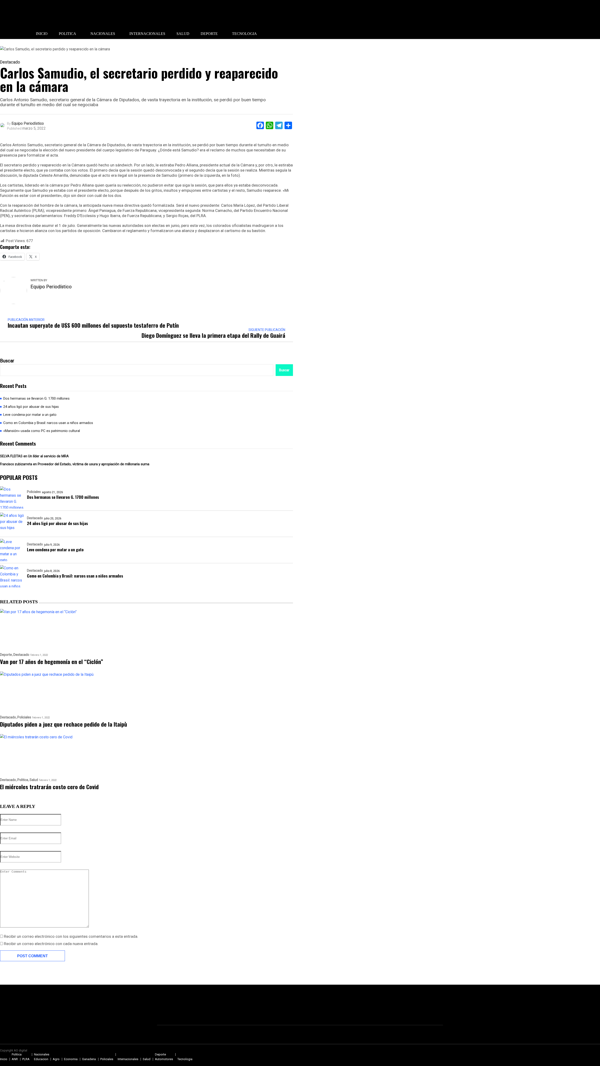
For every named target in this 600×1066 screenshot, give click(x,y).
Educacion (41, 1059)
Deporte (209, 34)
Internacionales (147, 34)
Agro (56, 1059)
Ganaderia (89, 1059)
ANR (15, 1059)
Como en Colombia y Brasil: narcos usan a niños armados (48, 423)
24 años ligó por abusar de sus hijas (31, 407)
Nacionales (102, 34)
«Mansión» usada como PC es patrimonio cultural (41, 431)
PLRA (26, 1059)
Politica (67, 34)
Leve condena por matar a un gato (29, 415)
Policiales (34, 491)
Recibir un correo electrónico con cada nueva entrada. (51, 943)
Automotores (164, 1059)
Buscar (7, 361)
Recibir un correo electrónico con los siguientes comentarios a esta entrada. (71, 936)
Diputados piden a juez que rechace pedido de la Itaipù (63, 724)
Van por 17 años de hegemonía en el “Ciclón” (51, 661)
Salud (182, 34)
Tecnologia (244, 34)
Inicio (42, 34)
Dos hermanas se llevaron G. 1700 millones (36, 398)
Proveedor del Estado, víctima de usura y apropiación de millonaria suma (93, 464)
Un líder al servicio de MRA (48, 456)
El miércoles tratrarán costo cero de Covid (49, 787)
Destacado (10, 62)
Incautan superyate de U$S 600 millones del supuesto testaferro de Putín (93, 325)
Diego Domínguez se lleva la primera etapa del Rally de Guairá (213, 335)
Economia (71, 1059)
